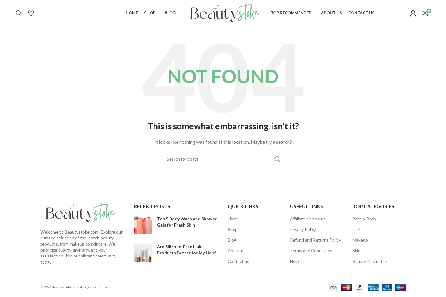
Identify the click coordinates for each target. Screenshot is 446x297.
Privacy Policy (303, 229)
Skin (356, 250)
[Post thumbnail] (143, 225)
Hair (356, 229)
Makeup (360, 239)
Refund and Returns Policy (315, 239)
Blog (232, 239)
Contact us (238, 261)
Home (233, 218)
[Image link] (78, 212)
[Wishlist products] (31, 13)
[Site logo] (223, 12)
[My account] (413, 13)
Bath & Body (364, 218)
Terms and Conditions (311, 250)
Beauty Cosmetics (370, 261)
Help (294, 261)
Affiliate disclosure (308, 218)
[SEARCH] (277, 159)
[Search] (19, 13)
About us (237, 250)
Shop (233, 229)
